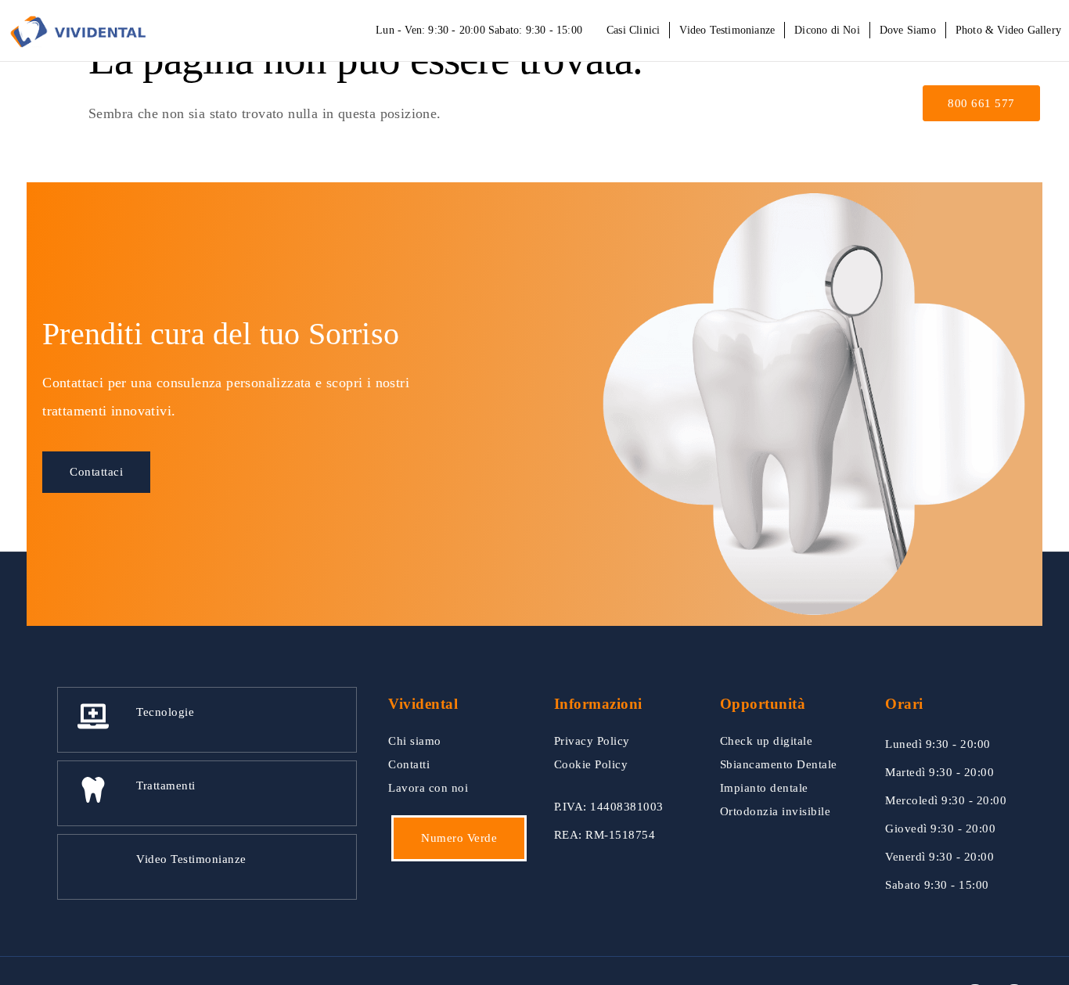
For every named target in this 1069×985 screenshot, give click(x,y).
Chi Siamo (556, 105)
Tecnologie (633, 105)
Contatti (860, 105)
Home (493, 105)
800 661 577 (981, 103)
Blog (806, 105)
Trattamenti (727, 105)
